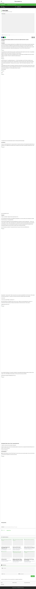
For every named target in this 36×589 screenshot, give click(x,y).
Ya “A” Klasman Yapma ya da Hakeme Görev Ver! (5, 547)
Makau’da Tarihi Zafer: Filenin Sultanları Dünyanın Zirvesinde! (17, 559)
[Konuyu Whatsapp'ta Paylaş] (5, 37)
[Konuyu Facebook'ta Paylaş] (2, 37)
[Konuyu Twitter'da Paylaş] (3, 37)
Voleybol (2, 546)
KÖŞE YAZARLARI (7, 11)
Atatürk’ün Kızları (4, 559)
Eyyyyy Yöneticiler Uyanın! (17, 547)
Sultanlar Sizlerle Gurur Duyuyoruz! (29, 547)
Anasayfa (3, 11)
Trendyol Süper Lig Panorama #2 (11, 4)
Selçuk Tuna (9, 530)
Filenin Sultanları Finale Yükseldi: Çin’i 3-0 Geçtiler (29, 559)
